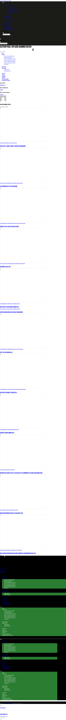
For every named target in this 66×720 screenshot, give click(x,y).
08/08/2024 (21, 349)
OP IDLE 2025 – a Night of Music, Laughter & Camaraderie (13, 146)
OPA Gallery (4, 597)
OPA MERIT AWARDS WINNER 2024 (7, 433)
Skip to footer (8, 0)
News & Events (5, 590)
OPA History (6, 587)
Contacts (3, 598)
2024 (0, 349)
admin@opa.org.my (3, 568)
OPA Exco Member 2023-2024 (9, 583)
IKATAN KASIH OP (4, 223)
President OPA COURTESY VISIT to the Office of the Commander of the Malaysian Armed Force (21, 473)
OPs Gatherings (14, 183)
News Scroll (13, 223)
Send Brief (1, 89)
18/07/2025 (18, 303)
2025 (0, 183)
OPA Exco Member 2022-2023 (9, 585)
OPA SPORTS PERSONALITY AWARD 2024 (8, 392)
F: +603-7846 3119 (2, 572)
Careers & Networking (6, 602)
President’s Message (8, 581)
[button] (33, 607)
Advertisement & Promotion (7, 604)
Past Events (17, 183)
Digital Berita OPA (7, 594)
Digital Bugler (6, 593)
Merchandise (4, 600)
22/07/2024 (13, 469)
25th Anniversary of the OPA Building (8, 186)
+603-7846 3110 (3, 714)
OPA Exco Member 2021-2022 (9, 586)
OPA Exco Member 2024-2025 (9, 582)
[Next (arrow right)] (1, 719)
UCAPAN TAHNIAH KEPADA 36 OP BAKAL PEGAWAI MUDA (11, 312)
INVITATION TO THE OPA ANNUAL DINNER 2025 (9, 307)
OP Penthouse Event (8, 183)
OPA (15, 223)
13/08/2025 (21, 183)
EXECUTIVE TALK (4, 183)
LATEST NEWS (7, 223)
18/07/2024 (20, 550)
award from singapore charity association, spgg (11, 513)
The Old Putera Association (9, 579)
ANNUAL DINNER (4, 303)
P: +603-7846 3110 (2, 570)
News (10, 223)
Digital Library (4, 591)
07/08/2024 (17, 429)
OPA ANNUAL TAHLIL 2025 (5, 266)
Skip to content (3, 0)
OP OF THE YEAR (17, 349)
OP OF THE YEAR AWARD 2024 (6, 352)
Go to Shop (1, 94)
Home (3, 577)
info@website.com (2, 85)
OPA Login (4, 601)
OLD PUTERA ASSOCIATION (8, 703)
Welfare (21, 223)
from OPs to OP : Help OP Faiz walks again (9, 226)
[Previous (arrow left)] (0, 719)
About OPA (4, 578)
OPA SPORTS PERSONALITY (19, 389)
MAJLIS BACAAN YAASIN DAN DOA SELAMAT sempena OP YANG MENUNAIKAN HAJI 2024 (18, 553)
